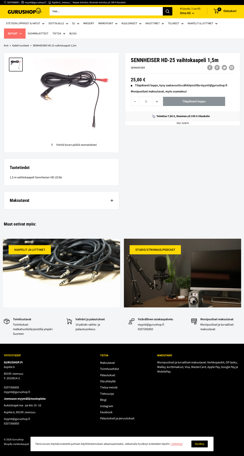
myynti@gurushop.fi (35, 2)
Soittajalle (56, 23)
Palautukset (107, 375)
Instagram (106, 406)
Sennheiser (138, 68)
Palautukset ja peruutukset (117, 418)
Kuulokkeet (129, 23)
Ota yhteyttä (108, 381)
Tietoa (56, 34)
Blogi (73, 34)
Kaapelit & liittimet (200, 23)
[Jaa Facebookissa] (210, 67)
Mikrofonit (105, 23)
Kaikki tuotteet (20, 46)
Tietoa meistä (108, 387)
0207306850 (13, 2)
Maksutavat (107, 363)
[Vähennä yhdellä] (135, 101)
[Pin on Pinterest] (217, 67)
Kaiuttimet (152, 23)
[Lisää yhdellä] (157, 101)
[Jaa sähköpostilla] (231, 67)
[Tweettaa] (224, 67)
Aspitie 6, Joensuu (61, 2)
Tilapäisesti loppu (193, 101)
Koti (6, 46)
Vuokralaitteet (38, 34)
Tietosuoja (107, 394)
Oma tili (185, 13)
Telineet (173, 23)
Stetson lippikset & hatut (23, 23)
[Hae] (167, 11)
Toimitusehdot (109, 369)
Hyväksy (199, 444)
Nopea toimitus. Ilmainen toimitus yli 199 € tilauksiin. (99, 2)
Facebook (106, 412)
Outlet (13, 34)
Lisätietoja (176, 444)
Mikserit (88, 23)
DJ (73, 23)
